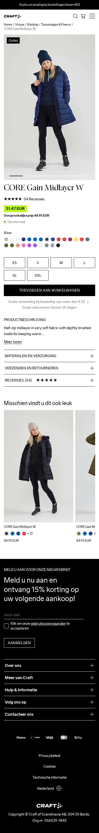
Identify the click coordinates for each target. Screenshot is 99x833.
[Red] (24, 533)
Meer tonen (13, 342)
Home (8, 25)
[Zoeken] (75, 16)
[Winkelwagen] (83, 16)
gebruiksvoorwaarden (48, 623)
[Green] (78, 533)
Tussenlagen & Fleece (56, 25)
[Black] (6, 533)
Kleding (32, 25)
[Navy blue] (18, 533)
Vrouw (19, 25)
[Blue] (12, 533)
